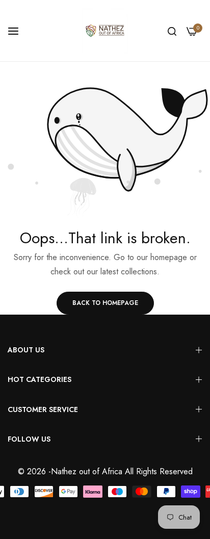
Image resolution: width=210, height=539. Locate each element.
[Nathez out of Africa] (105, 31)
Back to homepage (105, 302)
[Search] (172, 30)
